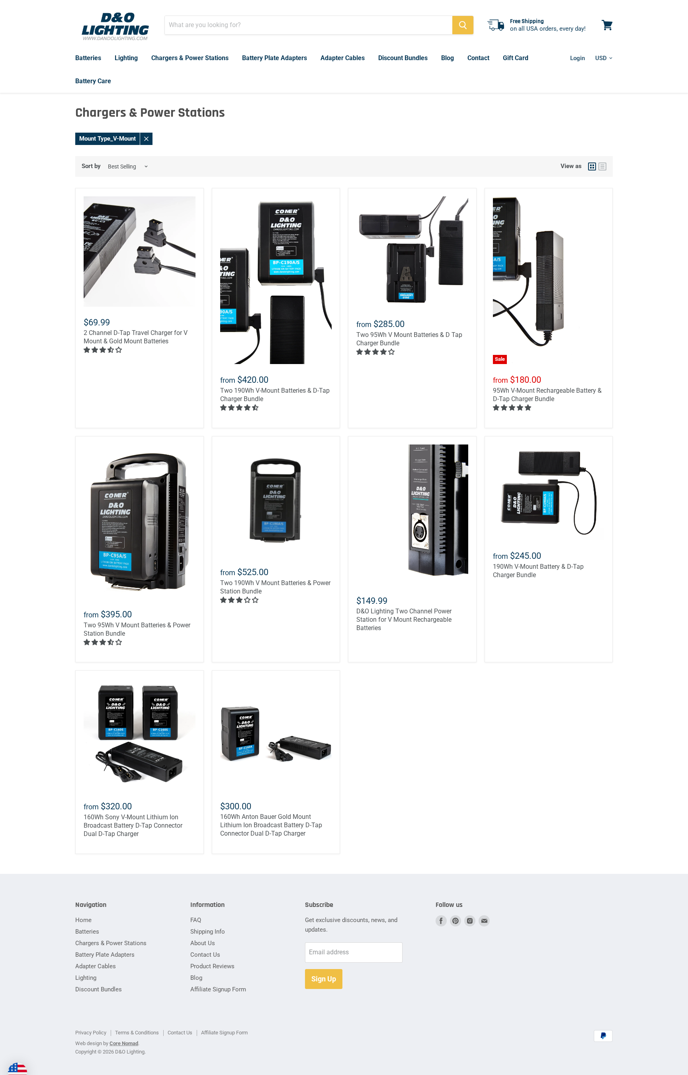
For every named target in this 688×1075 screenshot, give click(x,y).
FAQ (195, 920)
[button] (103, 350)
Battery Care (93, 81)
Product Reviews (212, 966)
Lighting (126, 58)
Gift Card (515, 58)
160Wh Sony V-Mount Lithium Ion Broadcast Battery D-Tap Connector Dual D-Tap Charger (133, 825)
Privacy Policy (90, 1033)
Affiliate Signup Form (218, 989)
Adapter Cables (343, 58)
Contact (478, 58)
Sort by (91, 166)
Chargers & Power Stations (190, 58)
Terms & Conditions (137, 1033)
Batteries (88, 58)
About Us (202, 943)
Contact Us (205, 954)
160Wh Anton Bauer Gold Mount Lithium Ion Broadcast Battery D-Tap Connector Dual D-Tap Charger (271, 825)
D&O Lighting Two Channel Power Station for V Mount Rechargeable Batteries (404, 619)
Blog (447, 58)
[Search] (462, 25)
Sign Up (323, 979)
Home (83, 920)
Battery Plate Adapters (274, 58)
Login (577, 58)
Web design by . (107, 1043)
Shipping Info (207, 931)
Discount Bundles (403, 58)
